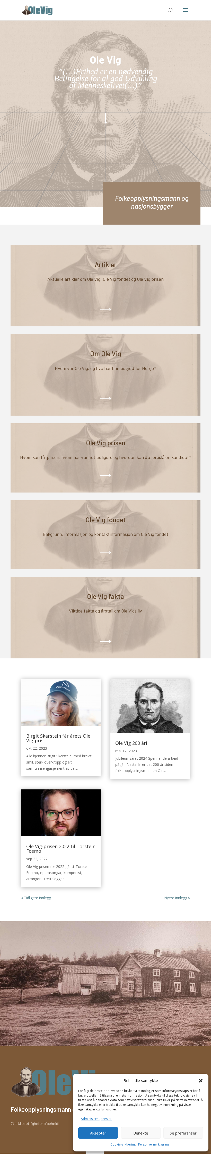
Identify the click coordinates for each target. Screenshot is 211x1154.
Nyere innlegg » (177, 897)
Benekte (140, 1133)
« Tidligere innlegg (36, 897)
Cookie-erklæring (123, 1144)
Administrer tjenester (96, 1119)
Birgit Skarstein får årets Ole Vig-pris (58, 738)
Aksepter (98, 1133)
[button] (200, 1080)
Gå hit (105, 309)
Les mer (105, 398)
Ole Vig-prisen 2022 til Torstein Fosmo (60, 848)
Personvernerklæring (153, 1144)
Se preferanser (183, 1133)
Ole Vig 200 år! (131, 743)
